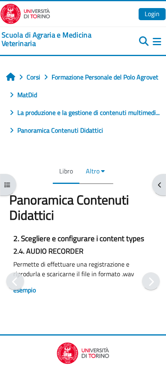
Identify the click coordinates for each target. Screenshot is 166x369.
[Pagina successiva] (151, 281)
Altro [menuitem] (93, 171)
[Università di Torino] (25, 13)
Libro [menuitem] (66, 171)
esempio (24, 290)
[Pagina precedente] (15, 281)
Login (152, 14)
